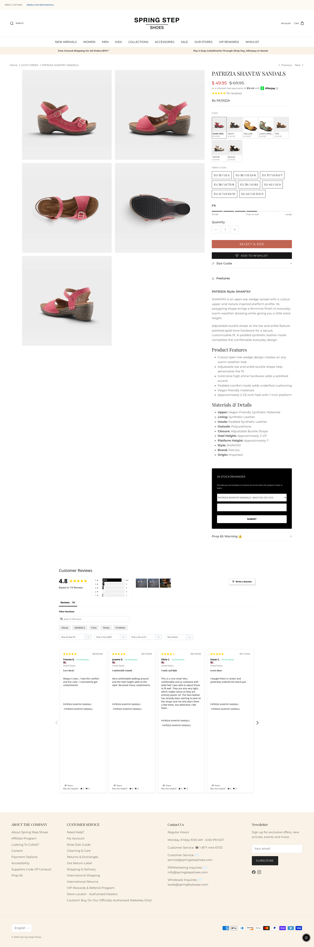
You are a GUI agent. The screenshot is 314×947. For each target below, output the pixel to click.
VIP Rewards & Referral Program (90, 888)
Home (13, 65)
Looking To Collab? (25, 844)
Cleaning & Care (79, 851)
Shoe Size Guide (79, 844)
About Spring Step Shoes (29, 832)
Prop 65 (17, 875)
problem (120, 627)
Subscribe (265, 860)
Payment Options (24, 857)
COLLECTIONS (138, 42)
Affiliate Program (23, 838)
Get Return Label (79, 863)
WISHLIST (252, 42)
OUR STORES (203, 42)
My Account (75, 838)
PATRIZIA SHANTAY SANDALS (60, 65)
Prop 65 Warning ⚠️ (227, 536)
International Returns (82, 881)
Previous (56, 721)
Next (257, 721)
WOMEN (89, 42)
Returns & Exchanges (82, 857)
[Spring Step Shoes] (157, 23)
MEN (105, 42)
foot (93, 627)
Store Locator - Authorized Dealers (92, 894)
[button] (82, 788)
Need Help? (75, 832)
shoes (64, 627)
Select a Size (219, 167)
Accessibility (20, 863)
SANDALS (79, 627)
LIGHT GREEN (29, 65)
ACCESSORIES (164, 42)
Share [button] (70, 785)
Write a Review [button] (244, 581)
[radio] (219, 128)
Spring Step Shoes (30, 937)
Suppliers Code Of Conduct (31, 869)
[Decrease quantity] (216, 229)
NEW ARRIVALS (66, 42)
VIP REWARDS (229, 42)
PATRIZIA (223, 100)
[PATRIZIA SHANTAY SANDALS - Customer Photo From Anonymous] (165, 583)
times (106, 627)
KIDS (118, 42)
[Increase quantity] (235, 229)
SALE (184, 42)
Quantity (218, 222)
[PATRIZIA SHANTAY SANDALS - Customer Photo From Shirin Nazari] (141, 583)
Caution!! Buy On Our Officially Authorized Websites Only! (109, 900)
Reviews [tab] (65, 602)
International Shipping (83, 875)
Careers (17, 851)
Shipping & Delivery (81, 869)
